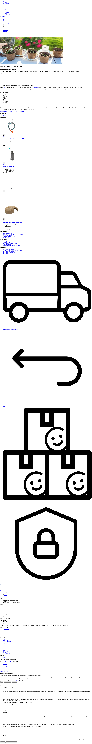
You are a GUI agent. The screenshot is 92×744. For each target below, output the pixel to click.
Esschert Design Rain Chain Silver (8, 251)
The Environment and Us (7, 653)
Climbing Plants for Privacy (7, 233)
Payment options (7, 12)
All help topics (7, 14)
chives (4, 87)
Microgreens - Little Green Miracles (9, 236)
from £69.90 (11, 5)
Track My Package (6, 642)
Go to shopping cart (6, 3)
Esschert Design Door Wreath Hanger (9, 252)
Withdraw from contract (4, 671)
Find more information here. (5, 590)
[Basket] (47, 27)
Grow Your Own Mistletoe (7, 235)
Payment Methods (6, 629)
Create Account (5, 640)
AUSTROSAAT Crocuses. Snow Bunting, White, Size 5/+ (13, 250)
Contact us (6, 13)
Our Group (4, 652)
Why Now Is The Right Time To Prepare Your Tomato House (13, 234)
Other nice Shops (5, 669)
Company (4, 668)
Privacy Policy (5, 664)
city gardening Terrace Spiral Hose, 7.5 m (14, 138)
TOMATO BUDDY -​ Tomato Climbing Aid (16, 195)
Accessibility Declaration (7, 666)
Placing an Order (5, 630)
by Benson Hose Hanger (7, 244)
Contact (4, 650)
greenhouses (20, 104)
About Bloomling (5, 651)
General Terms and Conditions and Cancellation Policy (12, 665)
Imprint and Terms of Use (7, 663)
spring (36, 87)
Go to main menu (5, 1)
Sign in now (5, 20)
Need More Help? (6, 635)
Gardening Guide (5, 646)
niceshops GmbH (8, 661)
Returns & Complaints (6, 632)
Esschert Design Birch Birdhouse (8, 249)
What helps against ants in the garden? (9, 237)
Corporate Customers (6, 634)
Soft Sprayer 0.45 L (9, 166)
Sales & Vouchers (6, 633)
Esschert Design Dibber (7, 253)
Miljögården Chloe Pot (6, 242)
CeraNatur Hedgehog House (12, 222)
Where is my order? (8, 9)
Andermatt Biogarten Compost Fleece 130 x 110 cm (11, 245)
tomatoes (12, 105)
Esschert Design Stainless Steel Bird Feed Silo (10, 243)
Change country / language (11, 659)
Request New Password (7, 641)
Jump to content (5, 2)
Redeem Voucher (5, 643)
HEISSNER (5, 241)
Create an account (6, 23)
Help (3, 8)
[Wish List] (3, 25)
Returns (6, 10)
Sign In (4, 639)
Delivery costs (7, 11)
